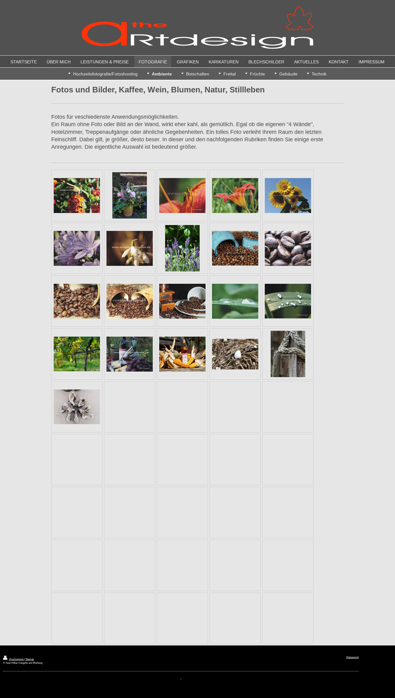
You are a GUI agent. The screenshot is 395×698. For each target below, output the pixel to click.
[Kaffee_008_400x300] (182, 301)
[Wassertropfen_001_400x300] (235, 301)
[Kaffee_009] (235, 248)
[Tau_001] (288, 354)
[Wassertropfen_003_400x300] (288, 301)
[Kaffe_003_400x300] (288, 248)
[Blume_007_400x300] (77, 248)
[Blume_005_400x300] (235, 195)
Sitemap (29, 659)
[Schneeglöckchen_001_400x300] (129, 248)
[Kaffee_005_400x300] (129, 301)
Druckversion (16, 659)
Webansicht (352, 657)
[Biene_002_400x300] (77, 195)
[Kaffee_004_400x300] (77, 301)
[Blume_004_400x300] (182, 195)
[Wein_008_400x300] (129, 354)
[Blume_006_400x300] (288, 195)
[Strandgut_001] (77, 406)
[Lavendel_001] (182, 248)
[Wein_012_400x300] (182, 354)
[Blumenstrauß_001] (129, 195)
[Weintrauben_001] (77, 354)
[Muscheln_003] (235, 354)
